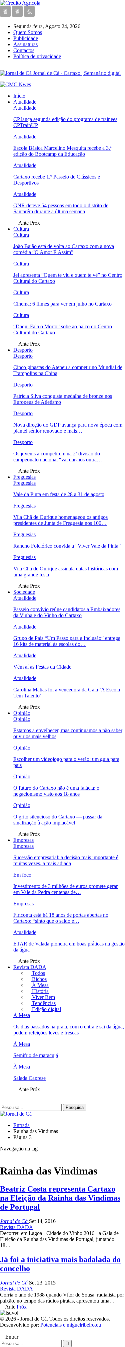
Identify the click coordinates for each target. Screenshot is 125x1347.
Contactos (23, 50)
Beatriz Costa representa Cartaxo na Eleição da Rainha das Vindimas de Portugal (60, 1198)
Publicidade (25, 38)
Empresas (23, 840)
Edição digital (46, 1009)
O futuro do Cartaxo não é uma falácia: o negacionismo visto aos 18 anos (56, 791)
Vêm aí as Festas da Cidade (42, 667)
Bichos (39, 979)
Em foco (22, 875)
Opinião (21, 713)
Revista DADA (29, 967)
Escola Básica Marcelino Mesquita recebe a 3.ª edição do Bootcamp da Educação (62, 151)
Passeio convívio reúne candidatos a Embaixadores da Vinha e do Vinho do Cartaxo (66, 612)
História (40, 991)
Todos (38, 973)
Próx (22, 1307)
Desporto (23, 350)
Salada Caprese (29, 1078)
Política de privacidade (37, 56)
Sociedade (24, 592)
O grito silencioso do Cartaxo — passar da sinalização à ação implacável (57, 819)
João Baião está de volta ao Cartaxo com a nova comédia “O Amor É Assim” (63, 249)
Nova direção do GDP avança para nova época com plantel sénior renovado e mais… (67, 428)
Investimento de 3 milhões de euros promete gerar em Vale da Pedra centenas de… (65, 889)
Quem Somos (27, 32)
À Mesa (40, 985)
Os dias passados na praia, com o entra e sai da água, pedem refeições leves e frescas (68, 1029)
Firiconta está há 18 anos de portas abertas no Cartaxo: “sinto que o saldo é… (60, 918)
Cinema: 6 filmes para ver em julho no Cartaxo (62, 304)
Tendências (43, 1003)
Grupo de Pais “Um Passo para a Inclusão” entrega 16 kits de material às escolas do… (66, 641)
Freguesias (24, 477)
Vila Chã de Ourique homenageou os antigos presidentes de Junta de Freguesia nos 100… (60, 520)
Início (19, 96)
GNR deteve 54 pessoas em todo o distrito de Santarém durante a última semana (60, 208)
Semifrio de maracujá (35, 1055)
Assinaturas (25, 44)
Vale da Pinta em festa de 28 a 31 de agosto (58, 494)
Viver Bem (43, 997)
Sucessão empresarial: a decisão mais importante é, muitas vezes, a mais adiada (66, 860)
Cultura (21, 229)
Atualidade (24, 102)
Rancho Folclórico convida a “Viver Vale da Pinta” (67, 546)
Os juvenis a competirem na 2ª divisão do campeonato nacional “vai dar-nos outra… (57, 456)
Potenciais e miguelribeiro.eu (70, 1325)
